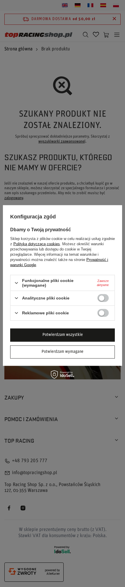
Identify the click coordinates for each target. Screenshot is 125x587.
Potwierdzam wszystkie (62, 335)
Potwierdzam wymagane (62, 352)
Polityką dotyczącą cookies (36, 244)
